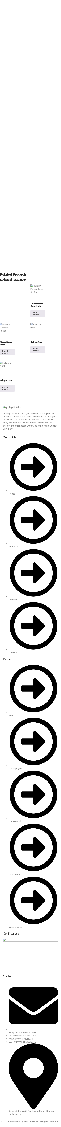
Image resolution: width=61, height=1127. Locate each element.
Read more (36, 313)
